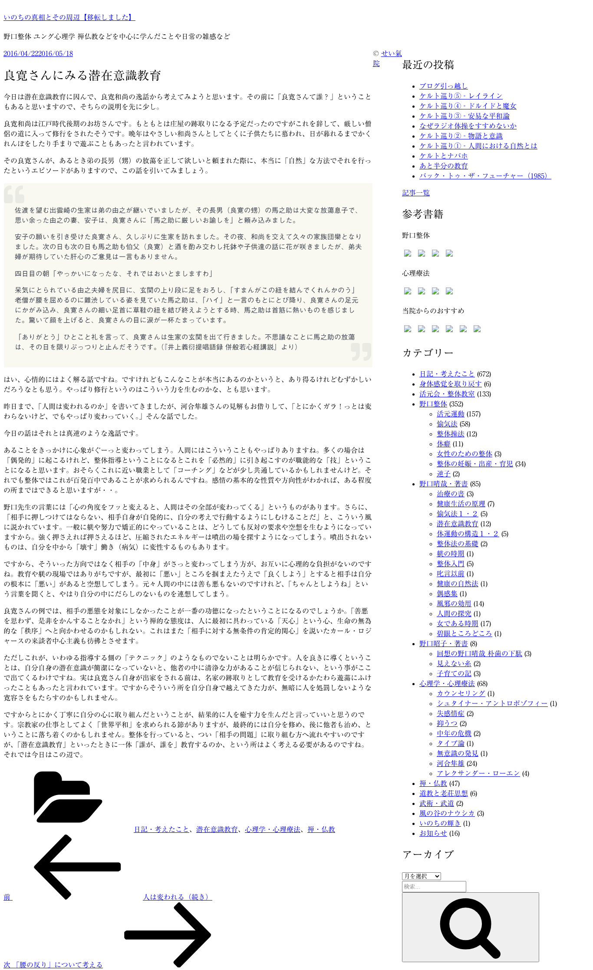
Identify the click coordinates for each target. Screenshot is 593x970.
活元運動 (451, 413)
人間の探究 (454, 613)
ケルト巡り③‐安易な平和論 (464, 115)
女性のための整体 (464, 453)
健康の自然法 (457, 583)
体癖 (444, 443)
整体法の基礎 (457, 543)
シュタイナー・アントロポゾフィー (492, 703)
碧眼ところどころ (464, 633)
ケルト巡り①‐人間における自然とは (478, 145)
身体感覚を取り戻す (450, 383)
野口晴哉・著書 (443, 483)
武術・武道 (436, 803)
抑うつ (447, 723)
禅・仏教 (321, 829)
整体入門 (451, 563)
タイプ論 (451, 743)
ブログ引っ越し (443, 85)
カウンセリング (461, 693)
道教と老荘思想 (443, 793)
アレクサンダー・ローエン (478, 773)
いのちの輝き (440, 823)
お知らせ (433, 833)
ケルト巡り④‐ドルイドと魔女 (468, 105)
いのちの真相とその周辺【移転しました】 (69, 17)
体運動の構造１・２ (468, 533)
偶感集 (447, 593)
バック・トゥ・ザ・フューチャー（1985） (485, 175)
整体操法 (451, 433)
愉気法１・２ (457, 513)
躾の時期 (451, 553)
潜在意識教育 (217, 829)
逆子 (444, 473)
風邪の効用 (454, 603)
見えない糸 (454, 663)
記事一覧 (416, 192)
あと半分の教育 (443, 165)
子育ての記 (454, 673)
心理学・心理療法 (272, 829)
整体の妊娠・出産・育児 (475, 463)
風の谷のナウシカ (447, 813)
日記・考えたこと (161, 829)
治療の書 (451, 493)
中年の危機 (454, 733)
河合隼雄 (451, 763)
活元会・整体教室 (447, 393)
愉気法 (447, 423)
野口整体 (433, 403)
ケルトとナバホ (443, 155)
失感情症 (451, 713)
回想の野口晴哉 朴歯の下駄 (479, 653)
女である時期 (457, 623)
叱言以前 (451, 573)
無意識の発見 (457, 753)
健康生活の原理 (461, 503)
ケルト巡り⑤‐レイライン (461, 95)
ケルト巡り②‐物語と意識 (461, 135)
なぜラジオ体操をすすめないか (468, 125)
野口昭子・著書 (443, 643)
